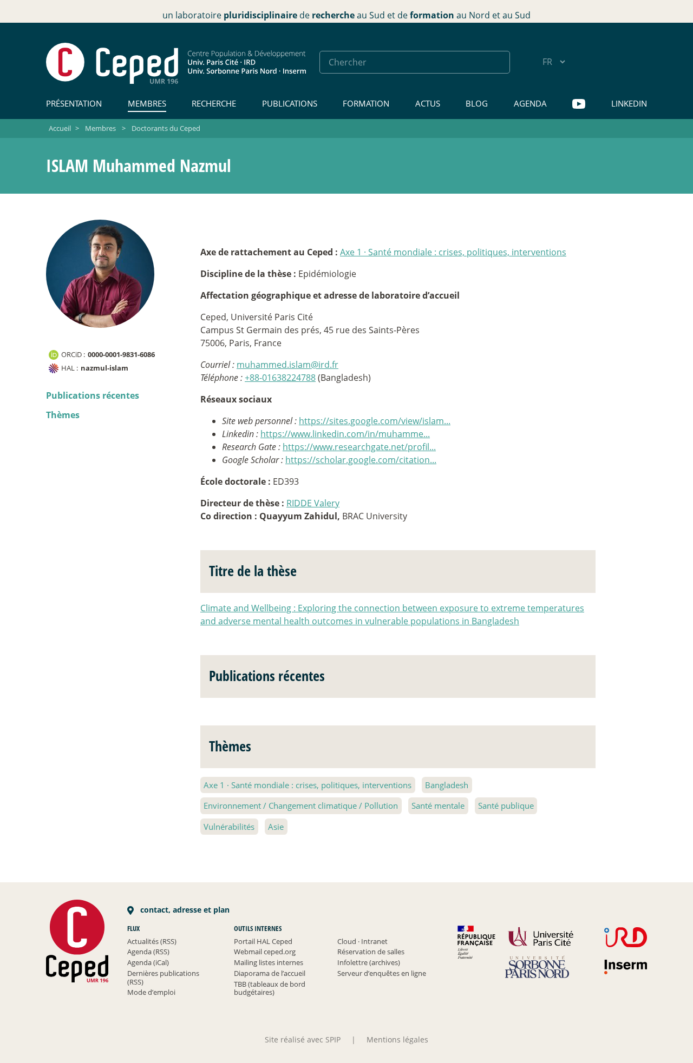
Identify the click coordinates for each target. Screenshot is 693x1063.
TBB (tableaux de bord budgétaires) (269, 988)
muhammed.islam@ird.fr (287, 365)
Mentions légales (397, 1039)
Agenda (530, 103)
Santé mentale (438, 805)
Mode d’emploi (151, 992)
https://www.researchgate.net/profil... (359, 447)
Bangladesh (446, 785)
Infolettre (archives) (368, 962)
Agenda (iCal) (148, 962)
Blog (477, 103)
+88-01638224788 (280, 378)
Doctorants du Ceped (166, 128)
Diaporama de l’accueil (269, 973)
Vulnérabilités (229, 826)
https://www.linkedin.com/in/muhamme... (345, 434)
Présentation (74, 103)
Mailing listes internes (268, 962)
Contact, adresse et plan (184, 909)
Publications (289, 103)
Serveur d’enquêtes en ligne (381, 973)
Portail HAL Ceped (263, 941)
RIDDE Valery (312, 503)
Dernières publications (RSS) (163, 977)
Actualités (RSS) (151, 941)
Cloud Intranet (362, 941)
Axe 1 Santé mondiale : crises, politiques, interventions (453, 252)
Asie (276, 826)
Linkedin (629, 103)
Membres (147, 103)
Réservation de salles (370, 951)
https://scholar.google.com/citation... (360, 460)
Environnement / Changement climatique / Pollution (301, 805)
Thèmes (63, 415)
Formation (366, 103)
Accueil (60, 128)
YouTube (578, 104)
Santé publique (506, 805)
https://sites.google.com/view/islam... (374, 421)
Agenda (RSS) (148, 951)
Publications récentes (92, 395)
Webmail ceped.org (265, 951)
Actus (427, 103)
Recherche (214, 103)
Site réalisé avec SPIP (303, 1039)
